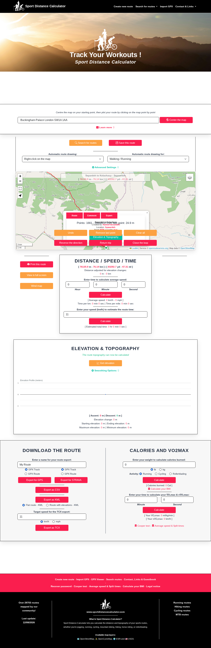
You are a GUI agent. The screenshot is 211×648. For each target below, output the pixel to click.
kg (164, 469)
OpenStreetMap (187, 248)
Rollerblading (179, 473)
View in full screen (36, 275)
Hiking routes (182, 606)
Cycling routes (182, 610)
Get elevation (106, 363)
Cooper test (143, 525)
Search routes (114, 579)
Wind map (36, 285)
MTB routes (182, 614)
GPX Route (34, 473)
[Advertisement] (105, 88)
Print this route (38, 264)
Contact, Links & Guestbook (140, 579)
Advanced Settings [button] (105, 167)
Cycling (162, 473)
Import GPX (166, 6)
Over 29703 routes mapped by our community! (29, 606)
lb (155, 469)
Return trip (105, 242)
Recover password (61, 586)
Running (147, 473)
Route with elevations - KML (64, 505)
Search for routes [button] (146, 6)
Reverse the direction (70, 242)
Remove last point (105, 232)
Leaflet (135, 248)
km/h (46, 521)
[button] (106, 248)
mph (58, 521)
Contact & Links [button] (184, 6)
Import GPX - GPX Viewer (90, 579)
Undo (71, 232)
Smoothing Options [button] (105, 370)
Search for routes (87, 142)
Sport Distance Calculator (45, 6)
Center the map (177, 119)
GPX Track (34, 469)
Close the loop (140, 242)
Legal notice (153, 586)
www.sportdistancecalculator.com (106, 612)
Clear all (140, 232)
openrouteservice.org (158, 248)
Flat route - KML (34, 505)
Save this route (126, 142)
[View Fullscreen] (20, 188)
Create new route (123, 6)
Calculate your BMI (160, 488)
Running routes (182, 602)
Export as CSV (52, 489)
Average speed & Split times (169, 525)
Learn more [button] (106, 127)
